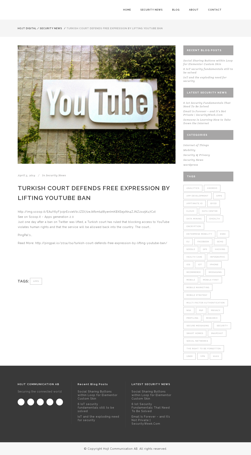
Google (190, 249)
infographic (217, 257)
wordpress (190, 164)
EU (188, 242)
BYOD (213, 203)
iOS (188, 264)
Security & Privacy (196, 155)
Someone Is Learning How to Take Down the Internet (207, 121)
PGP (201, 310)
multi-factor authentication (205, 303)
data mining (194, 219)
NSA (188, 310)
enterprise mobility (199, 234)
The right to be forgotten (203, 348)
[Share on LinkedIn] (39, 264)
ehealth (214, 219)
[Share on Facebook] (20, 264)
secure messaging (197, 326)
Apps (36, 281)
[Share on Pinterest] (52, 264)
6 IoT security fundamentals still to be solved (96, 408)
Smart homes (194, 333)
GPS (205, 249)
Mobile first (211, 280)
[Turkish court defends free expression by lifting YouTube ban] (97, 104)
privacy (215, 310)
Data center (209, 211)
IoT (200, 264)
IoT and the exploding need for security (98, 418)
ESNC (223, 234)
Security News (51, 28)
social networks (197, 341)
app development (197, 196)
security (222, 326)
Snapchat (217, 333)
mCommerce (193, 272)
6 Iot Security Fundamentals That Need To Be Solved (207, 104)
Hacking (220, 249)
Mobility (189, 150)
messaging (215, 272)
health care (194, 257)
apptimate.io (194, 203)
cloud (190, 211)
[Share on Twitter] (26, 264)
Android (212, 188)
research (212, 318)
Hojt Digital (27, 28)
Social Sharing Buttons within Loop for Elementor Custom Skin (208, 62)
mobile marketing (197, 287)
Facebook (203, 242)
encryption (193, 226)
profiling (192, 318)
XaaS (216, 356)
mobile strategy (196, 295)
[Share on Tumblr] (46, 264)
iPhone (214, 264)
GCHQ (220, 242)
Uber (189, 356)
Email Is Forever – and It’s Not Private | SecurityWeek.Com (204, 113)
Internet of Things (196, 145)
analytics (192, 188)
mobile (190, 280)
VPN (202, 356)
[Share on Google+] (33, 264)
